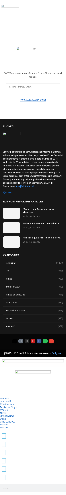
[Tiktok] (20, 341)
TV (34, 270)
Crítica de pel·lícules (34, 294)
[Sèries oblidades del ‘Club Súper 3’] (11, 227)
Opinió (34, 318)
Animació (34, 326)
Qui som (8, 192)
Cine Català (34, 302)
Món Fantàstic (34, 286)
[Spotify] (45, 341)
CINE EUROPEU (8, 421)
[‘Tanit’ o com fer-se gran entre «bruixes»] (11, 213)
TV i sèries (5, 410)
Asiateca (4, 424)
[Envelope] (51, 341)
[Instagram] (27, 341)
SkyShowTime (7, 415)
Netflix (3, 412)
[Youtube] (33, 341)
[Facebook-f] (39, 341)
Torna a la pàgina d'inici (33, 100)
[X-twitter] (14, 341)
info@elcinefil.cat (25, 186)
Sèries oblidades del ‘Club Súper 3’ (41, 223)
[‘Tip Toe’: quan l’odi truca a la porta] (11, 242)
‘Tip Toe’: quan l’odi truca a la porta (41, 237)
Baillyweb (57, 353)
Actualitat (34, 262)
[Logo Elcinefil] (10, 12)
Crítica (34, 278)
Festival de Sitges (8, 407)
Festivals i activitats (34, 310)
